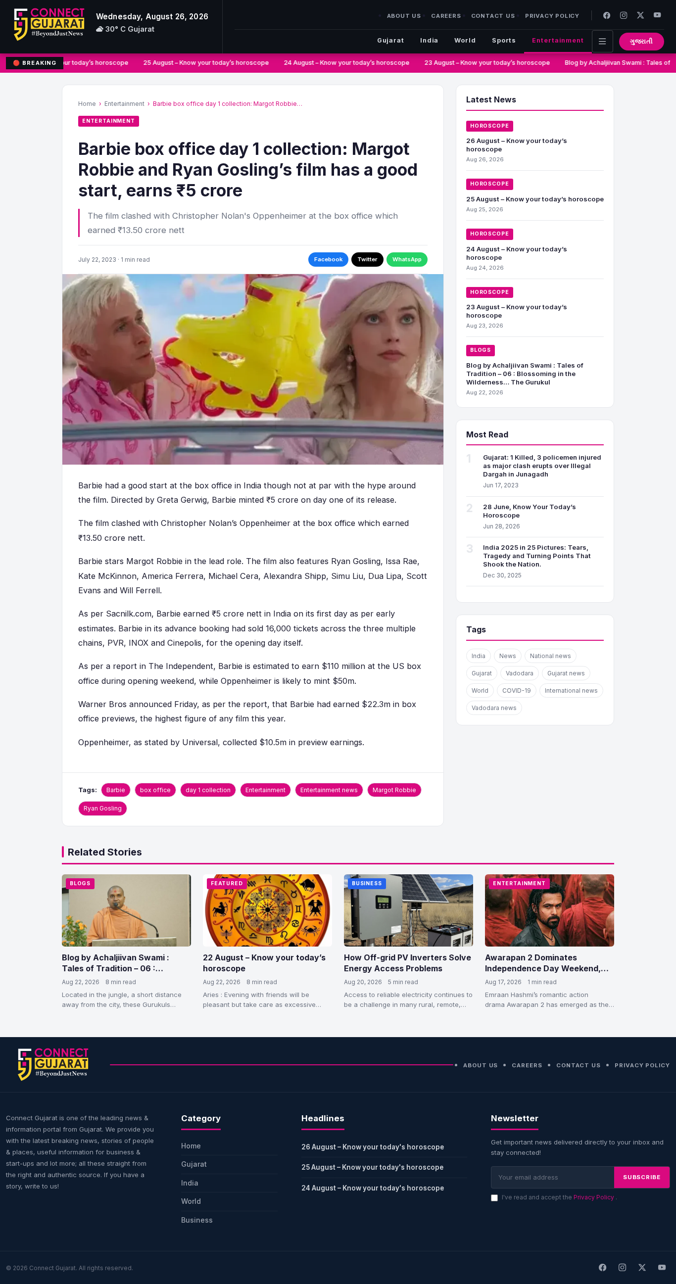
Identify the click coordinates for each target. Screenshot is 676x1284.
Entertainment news (329, 790)
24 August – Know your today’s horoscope (341, 62)
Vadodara (519, 673)
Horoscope (489, 126)
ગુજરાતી (641, 41)
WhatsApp (407, 259)
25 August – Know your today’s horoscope (200, 62)
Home (87, 103)
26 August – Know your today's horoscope (372, 1147)
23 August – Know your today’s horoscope (481, 62)
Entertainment (558, 40)
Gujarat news (566, 673)
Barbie (115, 790)
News (507, 656)
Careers (446, 15)
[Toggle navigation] (602, 41)
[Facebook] (607, 15)
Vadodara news (494, 708)
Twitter (367, 259)
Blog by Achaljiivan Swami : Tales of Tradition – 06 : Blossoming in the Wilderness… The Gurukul (524, 373)
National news (550, 656)
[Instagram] (623, 15)
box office (155, 790)
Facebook (328, 259)
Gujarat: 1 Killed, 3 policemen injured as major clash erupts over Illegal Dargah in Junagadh (542, 465)
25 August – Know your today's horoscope (372, 1167)
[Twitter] (640, 15)
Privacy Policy (552, 15)
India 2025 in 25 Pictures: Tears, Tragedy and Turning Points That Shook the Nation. (537, 555)
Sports (504, 40)
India (429, 40)
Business (367, 883)
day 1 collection (208, 790)
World (465, 40)
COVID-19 (516, 690)
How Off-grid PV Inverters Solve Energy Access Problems (407, 962)
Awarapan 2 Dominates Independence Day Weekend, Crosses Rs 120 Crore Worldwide (549, 968)
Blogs (480, 350)
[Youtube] (657, 15)
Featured (227, 883)
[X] (641, 1267)
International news (571, 690)
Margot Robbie (394, 790)
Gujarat (390, 40)
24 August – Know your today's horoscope (372, 1188)
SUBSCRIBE (642, 1177)
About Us (404, 15)
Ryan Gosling (103, 808)
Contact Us (493, 15)
